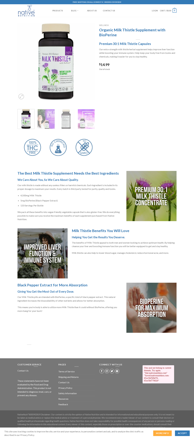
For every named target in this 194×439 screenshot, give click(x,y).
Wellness (104, 25)
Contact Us (109, 11)
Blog (73, 11)
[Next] (89, 61)
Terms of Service (66, 371)
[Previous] (22, 61)
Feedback (63, 404)
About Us (92, 11)
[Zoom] (21, 96)
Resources (63, 398)
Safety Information (67, 393)
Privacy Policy (65, 388)
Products (57, 11)
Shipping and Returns (68, 377)
